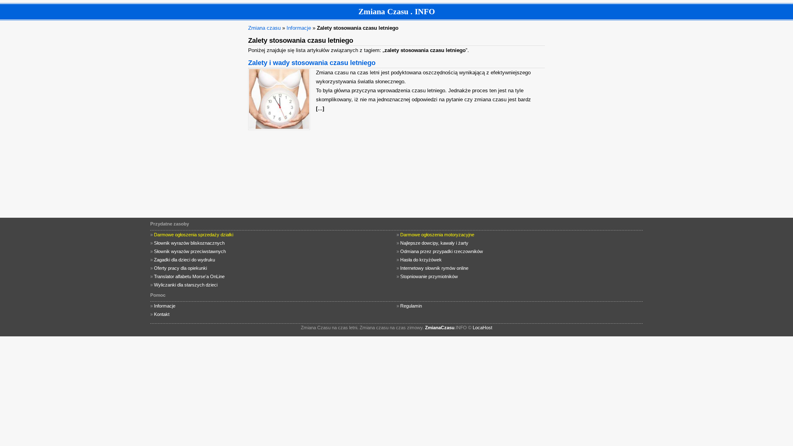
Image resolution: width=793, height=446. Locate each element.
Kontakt (161, 314)
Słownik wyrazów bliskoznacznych (189, 243)
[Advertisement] (196, 116)
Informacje (299, 28)
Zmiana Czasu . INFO (396, 11)
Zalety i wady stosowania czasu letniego (311, 63)
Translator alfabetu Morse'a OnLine (189, 276)
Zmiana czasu (264, 28)
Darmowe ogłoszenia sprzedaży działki (193, 234)
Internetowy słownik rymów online (434, 268)
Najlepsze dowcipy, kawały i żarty (434, 243)
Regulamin (411, 305)
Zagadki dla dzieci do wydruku (184, 259)
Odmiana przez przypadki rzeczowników (441, 251)
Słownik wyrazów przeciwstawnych (190, 251)
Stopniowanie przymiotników (429, 276)
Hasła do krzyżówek (421, 259)
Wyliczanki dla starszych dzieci (185, 284)
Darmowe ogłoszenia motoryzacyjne (437, 234)
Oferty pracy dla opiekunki (180, 268)
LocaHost (482, 327)
